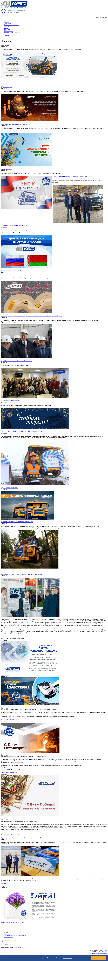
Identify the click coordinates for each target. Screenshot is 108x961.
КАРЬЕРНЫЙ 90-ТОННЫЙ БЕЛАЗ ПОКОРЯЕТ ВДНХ (17, 522)
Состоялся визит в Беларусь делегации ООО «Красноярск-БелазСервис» (22, 574)
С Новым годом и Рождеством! (10, 400)
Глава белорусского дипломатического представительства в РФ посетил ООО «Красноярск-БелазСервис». (31, 316)
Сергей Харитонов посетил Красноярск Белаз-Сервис (16, 361)
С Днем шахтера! (6, 675)
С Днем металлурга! (6, 87)
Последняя (21, 922)
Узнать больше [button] (67, 958)
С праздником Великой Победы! (10, 772)
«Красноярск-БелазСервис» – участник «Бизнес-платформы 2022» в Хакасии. (23, 838)
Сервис (24, 947)
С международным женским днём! (11, 270)
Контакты (7, 29)
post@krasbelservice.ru (101, 19)
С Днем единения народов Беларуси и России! (14, 225)
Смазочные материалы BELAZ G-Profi (15, 935)
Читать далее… (5, 883)
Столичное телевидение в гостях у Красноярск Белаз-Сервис (69, 176)
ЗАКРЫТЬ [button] (99, 958)
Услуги (6, 28)
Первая (3, 922)
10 (16, 922)
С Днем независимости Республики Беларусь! (14, 124)
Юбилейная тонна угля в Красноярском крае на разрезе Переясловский (21, 431)
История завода (8, 937)
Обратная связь (8, 31)
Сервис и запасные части (11, 25)
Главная (6, 22)
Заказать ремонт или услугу (12, 32)
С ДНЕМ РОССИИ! (6, 169)
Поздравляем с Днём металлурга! (10, 719)
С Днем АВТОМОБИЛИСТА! (9, 488)
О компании (7, 23)
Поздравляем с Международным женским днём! (15, 886)
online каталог (8, 26)
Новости (6, 934)
